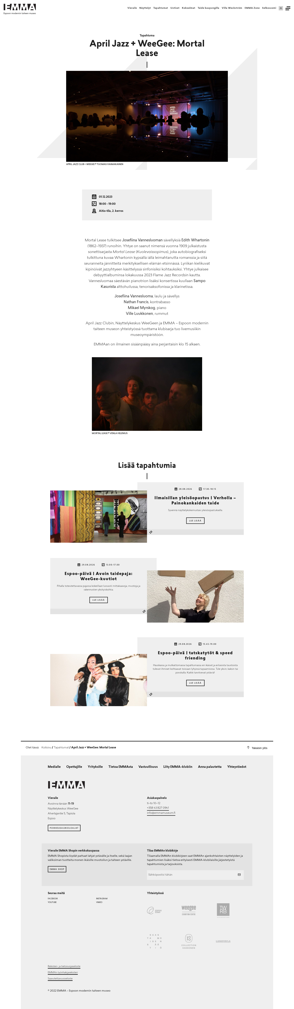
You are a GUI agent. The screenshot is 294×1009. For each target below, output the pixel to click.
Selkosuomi (269, 8)
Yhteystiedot (236, 767)
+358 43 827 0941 (158, 808)
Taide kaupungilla (208, 8)
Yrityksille (95, 767)
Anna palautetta (210, 767)
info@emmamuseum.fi (161, 813)
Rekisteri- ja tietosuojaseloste (64, 966)
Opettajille (74, 767)
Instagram (101, 899)
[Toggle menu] (287, 8)
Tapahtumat (160, 8)
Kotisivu (46, 747)
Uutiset (174, 8)
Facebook (53, 899)
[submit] (239, 875)
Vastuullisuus (148, 767)
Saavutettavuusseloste (60, 978)
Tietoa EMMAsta (120, 767)
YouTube (52, 902)
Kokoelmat (188, 8)
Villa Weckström (232, 8)
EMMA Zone (252, 8)
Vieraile (132, 8)
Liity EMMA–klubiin (177, 767)
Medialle (54, 767)
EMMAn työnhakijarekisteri (63, 972)
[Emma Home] (20, 7)
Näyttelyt (145, 8)
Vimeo (99, 902)
